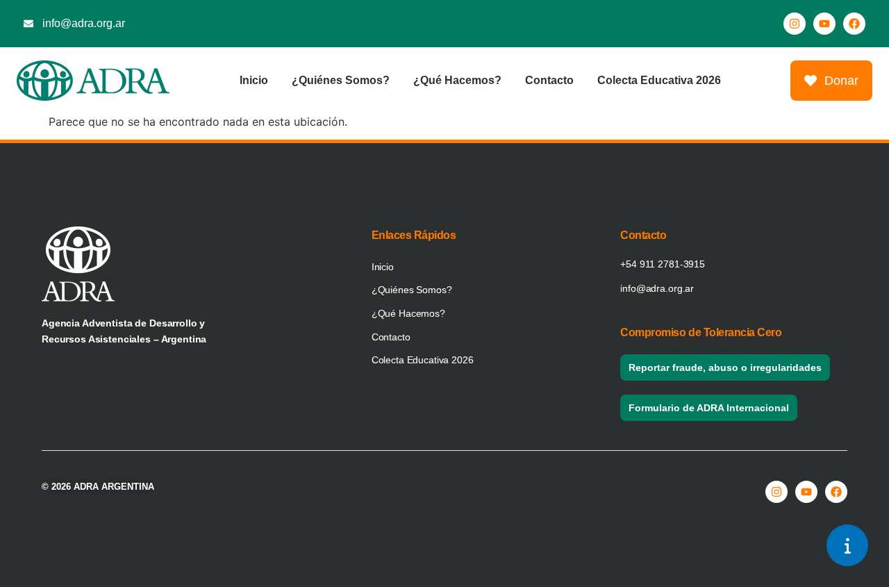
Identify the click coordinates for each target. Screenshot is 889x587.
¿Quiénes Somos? (341, 80)
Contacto (549, 80)
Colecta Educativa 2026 (659, 80)
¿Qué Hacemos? (457, 80)
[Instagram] (794, 24)
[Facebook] (854, 24)
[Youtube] (824, 24)
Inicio (254, 80)
